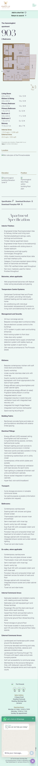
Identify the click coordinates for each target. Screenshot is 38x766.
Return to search (17, 15)
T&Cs (3, 144)
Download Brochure (23, 201)
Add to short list (18, 12)
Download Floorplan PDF (11, 204)
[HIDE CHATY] (32, 761)
